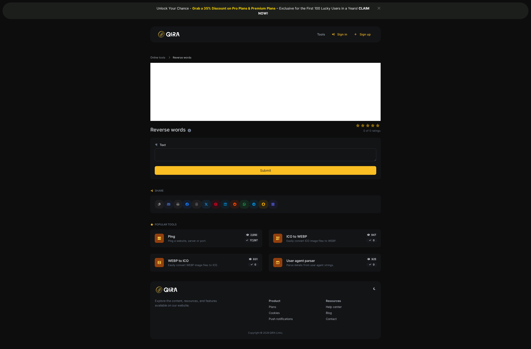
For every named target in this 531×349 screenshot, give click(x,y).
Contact (331, 319)
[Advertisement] (265, 92)
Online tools (157, 57)
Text (162, 145)
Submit (265, 170)
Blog (329, 313)
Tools (321, 34)
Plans (272, 307)
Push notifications (281, 319)
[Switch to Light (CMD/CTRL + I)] (374, 288)
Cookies (274, 313)
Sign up (365, 34)
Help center (334, 307)
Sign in (341, 34)
